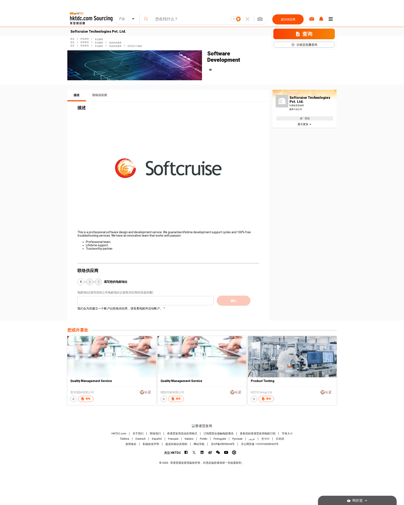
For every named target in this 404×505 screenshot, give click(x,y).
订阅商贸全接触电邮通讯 (218, 433)
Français (173, 438)
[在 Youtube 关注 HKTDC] (226, 452)
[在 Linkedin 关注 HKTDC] (202, 452)
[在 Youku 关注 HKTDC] (234, 452)
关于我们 (138, 433)
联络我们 (155, 433)
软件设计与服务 (135, 46)
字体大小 (287, 433)
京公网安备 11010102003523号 (260, 444)
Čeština (124, 438)
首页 (72, 39)
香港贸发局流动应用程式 (182, 433)
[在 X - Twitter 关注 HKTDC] (194, 452)
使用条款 (130, 444)
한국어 (265, 438)
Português (220, 438)
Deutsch (141, 438)
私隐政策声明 (151, 444)
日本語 (280, 438)
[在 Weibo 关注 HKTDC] (210, 452)
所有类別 (84, 39)
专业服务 (99, 39)
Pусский (237, 438)
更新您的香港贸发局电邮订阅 (257, 433)
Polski (203, 438)
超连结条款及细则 (176, 444)
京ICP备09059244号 (223, 444)
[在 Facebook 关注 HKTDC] (186, 452)
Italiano (189, 438)
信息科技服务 (115, 43)
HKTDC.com (119, 433)
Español (157, 438)
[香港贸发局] (202, 426)
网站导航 (199, 444)
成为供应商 (288, 19)
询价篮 (357, 500)
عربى (252, 438)
